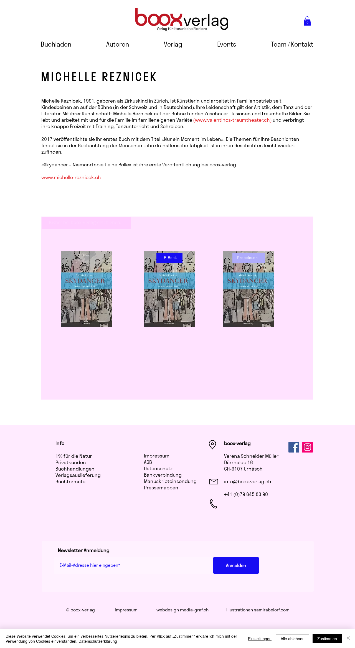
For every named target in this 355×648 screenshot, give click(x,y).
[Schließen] (348, 639)
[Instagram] (307, 447)
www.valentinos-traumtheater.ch (232, 120)
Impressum (156, 456)
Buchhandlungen (75, 469)
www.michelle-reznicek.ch (71, 177)
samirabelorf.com (272, 610)
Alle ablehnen (293, 638)
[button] (307, 21)
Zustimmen (327, 638)
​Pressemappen (161, 487)
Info (59, 443)
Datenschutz (158, 468)
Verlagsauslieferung (78, 475)
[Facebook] (293, 447)
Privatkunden (70, 462)
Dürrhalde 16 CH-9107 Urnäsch (243, 465)
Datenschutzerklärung (97, 641)
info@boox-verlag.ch (247, 481)
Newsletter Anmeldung (84, 550)
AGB (148, 462)
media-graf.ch (194, 610)
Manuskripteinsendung (170, 481)
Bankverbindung (163, 475)
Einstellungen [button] (260, 638)
